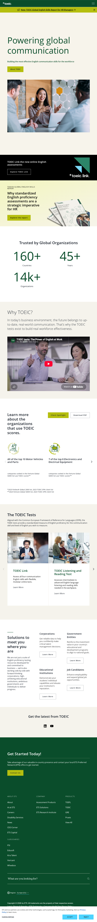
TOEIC (68, 807)
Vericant (11, 860)
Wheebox (11, 865)
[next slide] (92, 462)
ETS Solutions (42, 807)
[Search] (88, 878)
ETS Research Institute (46, 812)
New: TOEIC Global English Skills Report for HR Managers (47, 10)
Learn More (47, 654)
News (9, 822)
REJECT (86, 917)
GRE (67, 812)
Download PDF (80, 415)
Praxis (68, 817)
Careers (10, 812)
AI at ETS (11, 807)
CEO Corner (12, 827)
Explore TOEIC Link (19, 172)
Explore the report (19, 218)
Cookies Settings (8, 917)
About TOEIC (15, 69)
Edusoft (10, 850)
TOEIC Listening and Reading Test (67, 572)
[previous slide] (5, 462)
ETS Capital (12, 832)
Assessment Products (46, 802)
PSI (8, 845)
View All (68, 822)
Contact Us (15, 773)
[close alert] (94, 10)
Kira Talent (12, 855)
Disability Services (15, 817)
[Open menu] (93, 3)
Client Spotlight (58, 415)
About (10, 802)
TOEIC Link (20, 570)
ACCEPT (70, 917)
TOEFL (68, 802)
